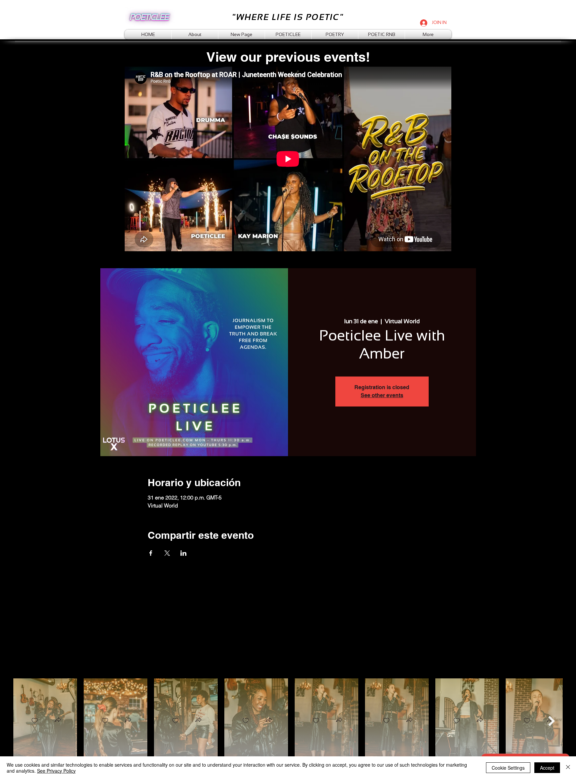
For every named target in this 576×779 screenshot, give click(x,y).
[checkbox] (34, 720)
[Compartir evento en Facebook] (151, 553)
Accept (547, 767)
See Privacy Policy (56, 770)
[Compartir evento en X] (167, 553)
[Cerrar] (568, 768)
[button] (57, 720)
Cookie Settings (508, 767)
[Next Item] (551, 721)
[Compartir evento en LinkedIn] (183, 553)
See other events (382, 395)
